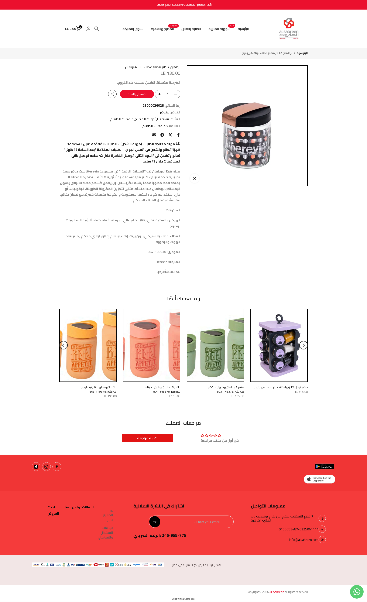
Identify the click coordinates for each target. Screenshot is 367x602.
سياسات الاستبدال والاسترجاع (105, 532)
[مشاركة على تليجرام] (162, 135)
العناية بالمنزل (191, 28)
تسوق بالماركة (133, 28)
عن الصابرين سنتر (107, 515)
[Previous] (303, 345)
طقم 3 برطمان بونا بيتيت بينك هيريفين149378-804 (162, 389)
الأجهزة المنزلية (221, 28)
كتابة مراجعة (147, 438)
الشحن (150, 82)
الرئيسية (243, 28)
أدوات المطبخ (145, 119)
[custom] (56, 466)
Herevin (163, 119)
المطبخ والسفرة (164, 28)
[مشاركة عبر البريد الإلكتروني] (154, 135)
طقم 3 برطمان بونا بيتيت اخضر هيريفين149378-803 (226, 389)
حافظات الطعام (121, 119)
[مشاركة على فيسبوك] (178, 135)
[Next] (63, 345)
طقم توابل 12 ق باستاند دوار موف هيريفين (281, 387)
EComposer (189, 599)
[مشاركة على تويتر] (170, 135)
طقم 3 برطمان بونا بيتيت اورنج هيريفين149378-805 (99, 389)
